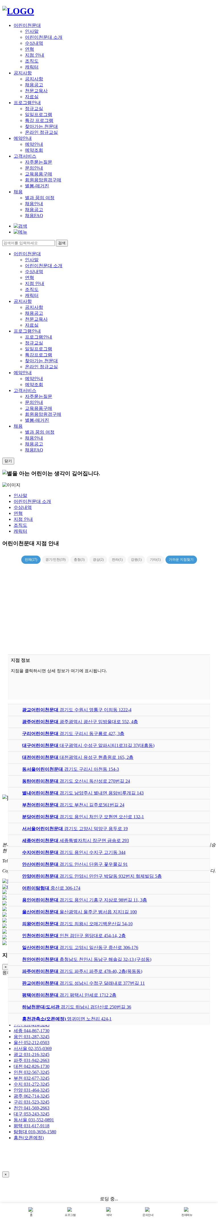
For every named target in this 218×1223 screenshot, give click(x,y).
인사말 (32, 31)
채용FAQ (34, 215)
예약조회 (34, 150)
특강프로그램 (38, 354)
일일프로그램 (38, 114)
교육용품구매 (38, 174)
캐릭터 (32, 67)
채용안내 (34, 203)
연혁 (29, 49)
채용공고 (34, 84)
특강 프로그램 (39, 120)
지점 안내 (34, 55)
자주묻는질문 (38, 162)
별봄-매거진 (37, 185)
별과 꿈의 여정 (39, 197)
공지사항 (23, 72)
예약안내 (23, 138)
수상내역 (34, 43)
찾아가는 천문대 (41, 126)
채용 (18, 191)
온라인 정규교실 (41, 132)
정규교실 (34, 108)
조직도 (32, 61)
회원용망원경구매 (43, 179)
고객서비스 (25, 156)
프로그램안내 (27, 102)
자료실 (32, 96)
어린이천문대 (27, 25)
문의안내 (34, 168)
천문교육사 (36, 90)
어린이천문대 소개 (43, 37)
